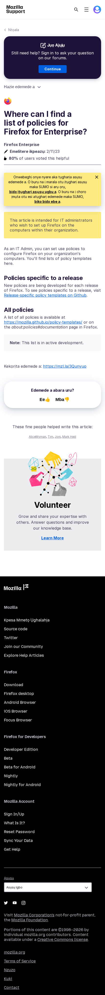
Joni (58, 436)
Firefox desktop (19, 693)
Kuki (8, 978)
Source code (15, 629)
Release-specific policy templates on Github (45, 295)
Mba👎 (62, 399)
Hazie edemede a (19, 87)
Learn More (52, 537)
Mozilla (16, 588)
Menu (86, 9)
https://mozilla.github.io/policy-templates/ (43, 322)
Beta (8, 758)
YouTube (15, 903)
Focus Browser (18, 720)
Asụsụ (9, 878)
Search (76, 9)
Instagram (23, 903)
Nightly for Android (22, 784)
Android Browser (20, 702)
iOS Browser (15, 711)
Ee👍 (45, 399)
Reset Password (19, 831)
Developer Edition (21, 749)
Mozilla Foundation (29, 920)
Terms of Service (20, 961)
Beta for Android (19, 767)
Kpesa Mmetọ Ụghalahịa (27, 620)
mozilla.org (14, 952)
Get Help (12, 849)
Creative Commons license (62, 939)
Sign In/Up (14, 814)
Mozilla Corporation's (34, 915)
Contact (11, 987)
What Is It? (14, 823)
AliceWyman (37, 436)
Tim (50, 436)
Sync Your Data (18, 840)
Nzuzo (9, 970)
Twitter (11, 637)
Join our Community (23, 646)
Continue (52, 69)
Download (13, 684)
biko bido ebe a (47, 201)
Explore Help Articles (24, 655)
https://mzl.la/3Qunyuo (64, 366)
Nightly (11, 776)
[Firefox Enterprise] (52, 101)
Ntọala (13, 30)
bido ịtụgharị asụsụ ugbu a (32, 192)
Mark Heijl (69, 436)
